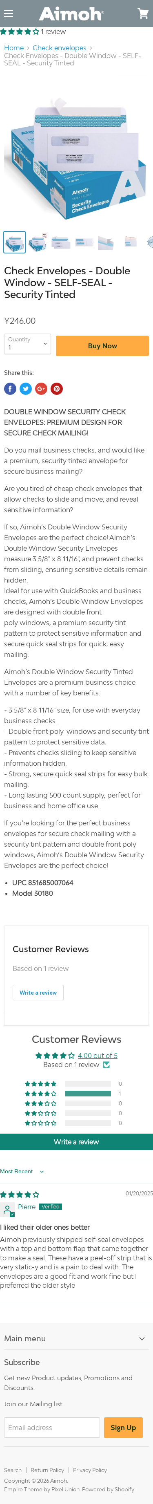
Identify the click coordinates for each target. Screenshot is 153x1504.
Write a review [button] (76, 1142)
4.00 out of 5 (98, 1055)
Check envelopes (59, 48)
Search (13, 1470)
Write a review (38, 992)
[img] (19, 1194)
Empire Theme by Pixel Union (42, 1489)
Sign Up (123, 1427)
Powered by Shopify (108, 1489)
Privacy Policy (90, 1470)
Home (14, 48)
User (126, 13)
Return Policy (47, 1470)
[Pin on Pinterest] (57, 389)
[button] (20, 31)
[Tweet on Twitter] (26, 389)
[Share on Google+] (41, 389)
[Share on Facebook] (10, 389)
